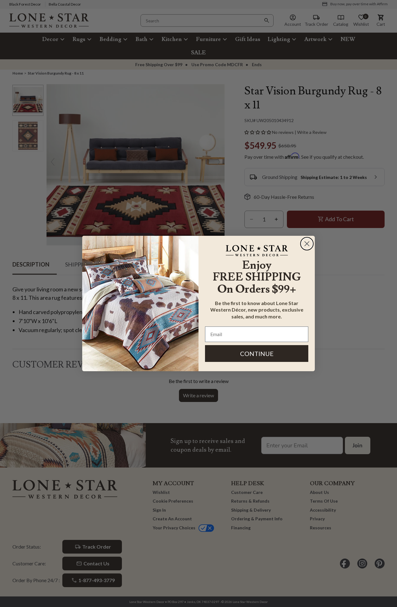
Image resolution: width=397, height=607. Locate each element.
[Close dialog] (306, 243)
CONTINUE (257, 353)
